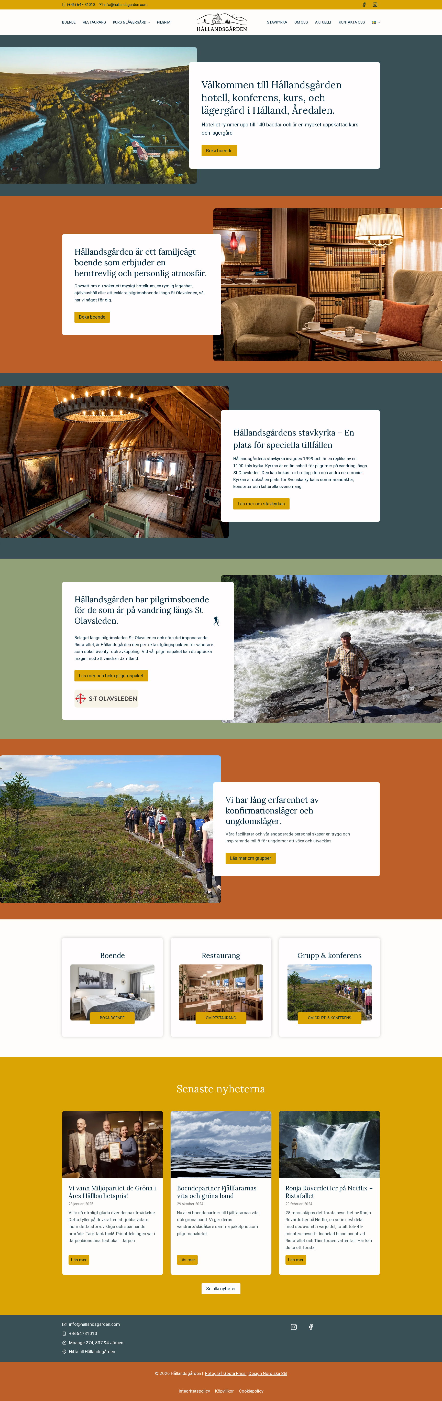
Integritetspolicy (194, 1391)
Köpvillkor (224, 1391)
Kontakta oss (352, 22)
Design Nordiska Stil (268, 1373)
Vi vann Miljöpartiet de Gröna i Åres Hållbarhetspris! (112, 1192)
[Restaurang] (221, 987)
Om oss (301, 22)
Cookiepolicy (251, 1391)
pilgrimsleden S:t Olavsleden (129, 637)
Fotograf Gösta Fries (226, 1373)
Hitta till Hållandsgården (92, 1351)
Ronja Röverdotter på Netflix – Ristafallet (329, 1192)
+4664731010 (83, 1333)
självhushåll (85, 292)
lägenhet (183, 285)
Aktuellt (323, 22)
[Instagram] (375, 4)
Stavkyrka (277, 22)
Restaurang (94, 22)
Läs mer (80, 1261)
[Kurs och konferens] (329, 987)
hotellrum (145, 285)
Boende (69, 22)
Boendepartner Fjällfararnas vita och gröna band (217, 1192)
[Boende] (112, 987)
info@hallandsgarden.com (94, 1324)
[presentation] (112, 1144)
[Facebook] (364, 4)
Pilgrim (163, 22)
